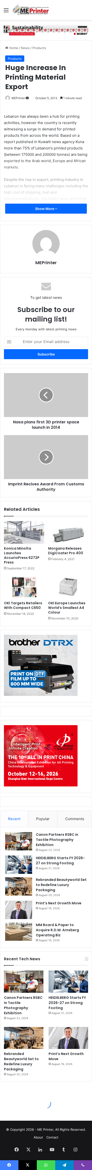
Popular (43, 818)
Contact (52, 1137)
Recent (14, 818)
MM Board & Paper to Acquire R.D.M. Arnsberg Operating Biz (57, 930)
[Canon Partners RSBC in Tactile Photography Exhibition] (18, 841)
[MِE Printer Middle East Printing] (32, 10)
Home (13, 48)
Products (39, 48)
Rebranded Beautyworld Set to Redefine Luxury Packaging (61, 884)
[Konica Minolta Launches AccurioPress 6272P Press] (24, 532)
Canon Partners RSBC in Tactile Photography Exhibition (57, 839)
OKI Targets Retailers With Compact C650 (23, 605)
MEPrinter (18, 98)
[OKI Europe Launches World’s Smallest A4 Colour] (68, 587)
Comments (74, 818)
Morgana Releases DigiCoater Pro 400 (65, 550)
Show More (45, 209)
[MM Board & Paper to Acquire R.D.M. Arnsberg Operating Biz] (18, 931)
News (25, 48)
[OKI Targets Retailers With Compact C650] (24, 587)
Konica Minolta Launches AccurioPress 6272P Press (21, 555)
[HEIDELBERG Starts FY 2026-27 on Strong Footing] (18, 865)
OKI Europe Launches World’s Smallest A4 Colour (66, 608)
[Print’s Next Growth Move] (18, 910)
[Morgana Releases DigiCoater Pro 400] (68, 532)
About (38, 1137)
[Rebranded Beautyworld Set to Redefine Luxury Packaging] (18, 886)
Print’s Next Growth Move (58, 903)
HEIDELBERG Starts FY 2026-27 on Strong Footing (60, 861)
